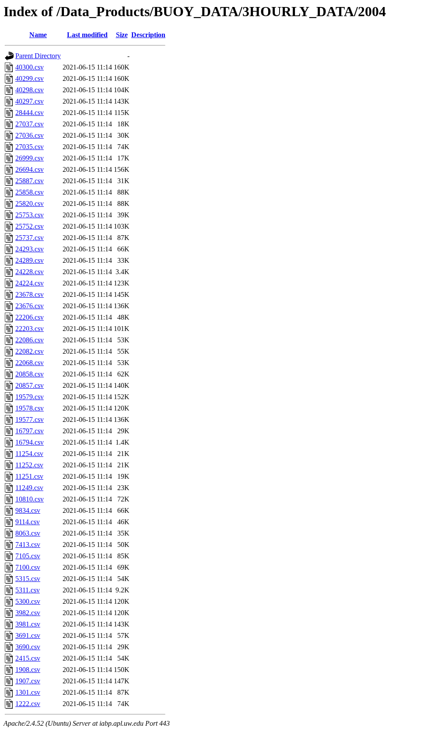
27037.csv (29, 124)
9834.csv (27, 510)
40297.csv (29, 101)
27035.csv (29, 146)
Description (148, 34)
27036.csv (29, 135)
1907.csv (27, 681)
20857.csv (29, 385)
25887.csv (29, 180)
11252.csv (29, 465)
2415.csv (27, 658)
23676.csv (29, 306)
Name (38, 34)
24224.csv (29, 283)
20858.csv (29, 374)
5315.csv (27, 578)
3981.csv (27, 624)
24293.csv (29, 249)
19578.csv (29, 408)
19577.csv (29, 419)
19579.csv (29, 396)
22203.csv (29, 328)
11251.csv (29, 476)
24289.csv (29, 260)
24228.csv (29, 271)
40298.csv (29, 90)
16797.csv (29, 431)
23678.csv (29, 294)
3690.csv (27, 647)
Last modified (87, 34)
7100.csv (27, 567)
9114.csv (27, 522)
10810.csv (29, 499)
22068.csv (29, 362)
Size (122, 34)
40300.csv (29, 67)
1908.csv (27, 669)
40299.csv (29, 78)
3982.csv (27, 612)
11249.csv (29, 487)
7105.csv (27, 556)
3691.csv (27, 635)
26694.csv (29, 169)
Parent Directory (38, 55)
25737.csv (29, 237)
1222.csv (27, 703)
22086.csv (29, 340)
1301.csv (27, 692)
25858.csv (29, 192)
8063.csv (27, 533)
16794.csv (29, 442)
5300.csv (27, 601)
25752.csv (29, 226)
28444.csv (29, 112)
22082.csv (29, 351)
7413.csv (27, 544)
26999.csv (29, 158)
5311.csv (27, 590)
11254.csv (29, 453)
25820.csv (29, 203)
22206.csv (29, 317)
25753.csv (29, 215)
